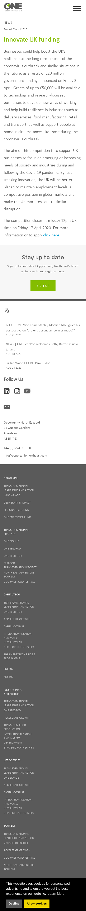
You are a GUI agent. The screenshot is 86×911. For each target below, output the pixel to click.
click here (51, 235)
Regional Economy (16, 509)
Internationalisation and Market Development (18, 637)
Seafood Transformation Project (20, 565)
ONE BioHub (11, 541)
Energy (8, 669)
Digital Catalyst (14, 626)
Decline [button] (14, 903)
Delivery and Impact (17, 502)
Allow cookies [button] (37, 903)
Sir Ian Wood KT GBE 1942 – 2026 (28, 363)
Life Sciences (12, 760)
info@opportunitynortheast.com (25, 455)
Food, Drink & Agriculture (13, 692)
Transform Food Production (15, 727)
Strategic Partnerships (19, 647)
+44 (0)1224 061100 (17, 448)
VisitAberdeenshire (16, 843)
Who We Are (12, 495)
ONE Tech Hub (13, 555)
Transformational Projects (16, 532)
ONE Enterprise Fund (17, 517)
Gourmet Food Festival (19, 581)
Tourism (9, 825)
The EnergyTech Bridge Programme (19, 656)
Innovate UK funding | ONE (13, 8)
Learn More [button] (56, 893)
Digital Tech (12, 594)
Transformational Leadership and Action (19, 488)
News (8, 22)
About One (11, 478)
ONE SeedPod (12, 548)
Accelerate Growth (17, 619)
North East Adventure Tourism (19, 574)
